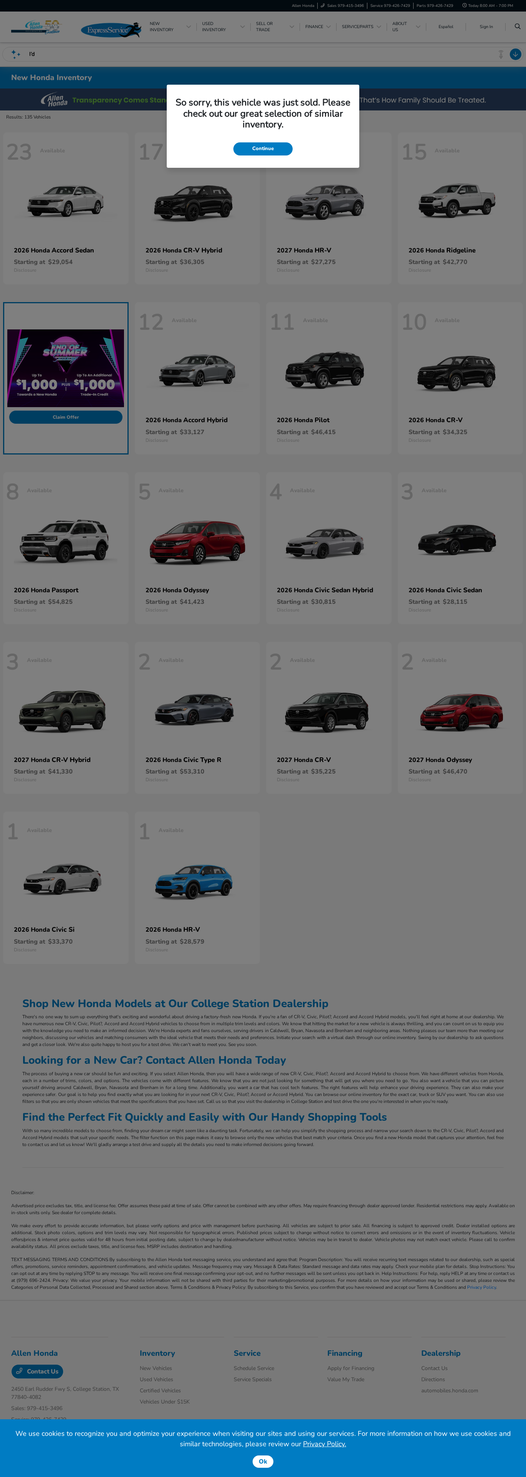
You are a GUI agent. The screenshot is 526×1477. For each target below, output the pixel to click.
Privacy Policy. (324, 1444)
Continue (263, 148)
